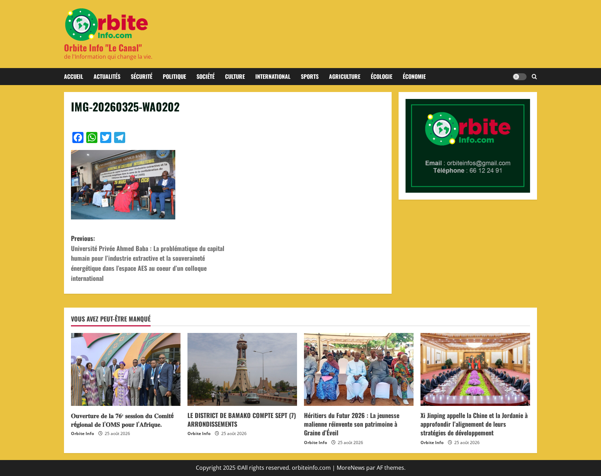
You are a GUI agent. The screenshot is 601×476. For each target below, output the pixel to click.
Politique (174, 76)
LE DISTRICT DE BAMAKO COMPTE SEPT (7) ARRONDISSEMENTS (241, 419)
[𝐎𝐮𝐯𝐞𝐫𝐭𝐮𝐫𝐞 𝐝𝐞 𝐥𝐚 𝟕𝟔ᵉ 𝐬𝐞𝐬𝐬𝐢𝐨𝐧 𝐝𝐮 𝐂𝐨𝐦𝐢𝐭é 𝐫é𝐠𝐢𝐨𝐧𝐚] (126, 369)
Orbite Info (82, 433)
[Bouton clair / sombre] (520, 76)
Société (206, 76)
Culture (235, 76)
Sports (310, 76)
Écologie (381, 76)
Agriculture (344, 76)
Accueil (73, 76)
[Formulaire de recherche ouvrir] (534, 76)
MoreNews (351, 467)
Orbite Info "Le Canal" (103, 47)
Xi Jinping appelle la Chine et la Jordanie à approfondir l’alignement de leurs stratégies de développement (474, 424)
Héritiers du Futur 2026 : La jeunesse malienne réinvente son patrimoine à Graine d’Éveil (351, 424)
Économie (414, 76)
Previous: (147, 258)
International (272, 76)
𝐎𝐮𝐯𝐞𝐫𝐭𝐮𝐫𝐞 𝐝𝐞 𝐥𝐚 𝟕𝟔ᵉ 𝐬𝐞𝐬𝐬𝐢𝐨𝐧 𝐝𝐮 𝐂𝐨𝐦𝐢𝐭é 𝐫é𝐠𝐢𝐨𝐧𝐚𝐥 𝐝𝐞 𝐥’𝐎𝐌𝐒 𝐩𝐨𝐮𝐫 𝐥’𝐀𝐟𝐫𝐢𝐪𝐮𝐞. (122, 419)
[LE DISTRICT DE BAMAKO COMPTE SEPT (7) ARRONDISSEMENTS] (242, 369)
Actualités (107, 76)
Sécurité (141, 76)
